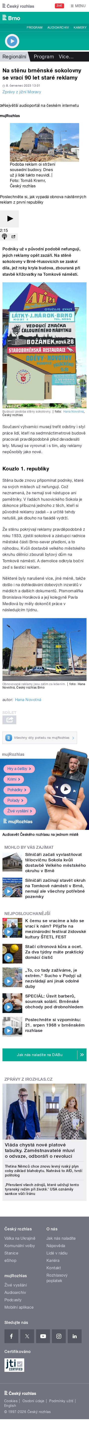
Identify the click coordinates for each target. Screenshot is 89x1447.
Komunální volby (19, 1245)
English (10, 1406)
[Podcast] (4, 237)
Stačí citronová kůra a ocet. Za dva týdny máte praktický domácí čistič (54, 952)
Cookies (11, 1401)
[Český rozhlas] (18, 6)
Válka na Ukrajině (19, 1238)
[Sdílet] (13, 237)
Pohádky (14, 790)
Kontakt (53, 1268)
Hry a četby (17, 768)
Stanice (11, 1253)
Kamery (80, 27)
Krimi (11, 779)
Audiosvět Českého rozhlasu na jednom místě (40, 834)
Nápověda (55, 1245)
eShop (10, 1260)
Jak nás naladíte (61, 1238)
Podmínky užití (61, 1401)
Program (34, 27)
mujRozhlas (13, 754)
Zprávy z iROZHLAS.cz (28, 1079)
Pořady (13, 800)
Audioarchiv (58, 27)
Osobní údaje (33, 1401)
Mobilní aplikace (19, 1307)
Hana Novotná (73, 411)
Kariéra (52, 1260)
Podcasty (13, 1300)
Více (66, 57)
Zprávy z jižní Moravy (21, 92)
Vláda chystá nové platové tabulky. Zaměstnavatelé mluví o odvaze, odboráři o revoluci (40, 1150)
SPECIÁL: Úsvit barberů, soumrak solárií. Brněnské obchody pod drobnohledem (54, 1001)
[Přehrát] (9, 218)
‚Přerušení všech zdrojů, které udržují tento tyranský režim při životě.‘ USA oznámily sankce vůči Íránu (42, 1189)
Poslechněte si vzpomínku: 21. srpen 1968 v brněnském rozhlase (55, 1025)
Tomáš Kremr (33, 180)
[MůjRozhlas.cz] (10, 116)
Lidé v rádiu (57, 1253)
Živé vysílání (17, 811)
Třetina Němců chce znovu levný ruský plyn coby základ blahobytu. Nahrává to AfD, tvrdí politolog (43, 1170)
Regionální (14, 57)
